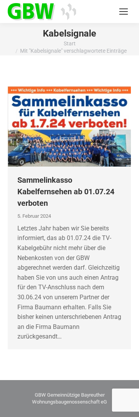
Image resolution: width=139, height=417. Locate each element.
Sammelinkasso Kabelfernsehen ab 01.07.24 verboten (65, 191)
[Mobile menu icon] (123, 11)
